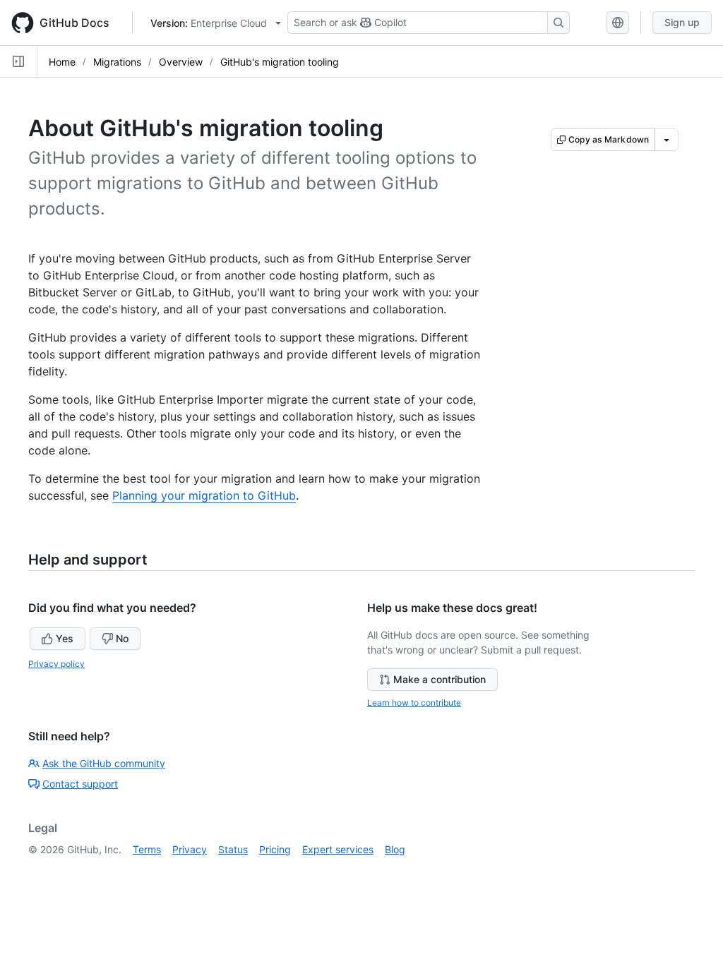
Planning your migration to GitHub (204, 495)
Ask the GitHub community (103, 763)
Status (233, 849)
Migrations (117, 62)
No (122, 638)
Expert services (338, 849)
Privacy (189, 849)
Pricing (275, 849)
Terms (147, 849)
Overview (181, 62)
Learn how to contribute (414, 702)
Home (62, 62)
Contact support (80, 784)
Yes (64, 638)
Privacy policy (56, 663)
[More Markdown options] (667, 139)
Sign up (682, 22)
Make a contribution (439, 679)
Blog (395, 849)
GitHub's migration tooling (279, 62)
